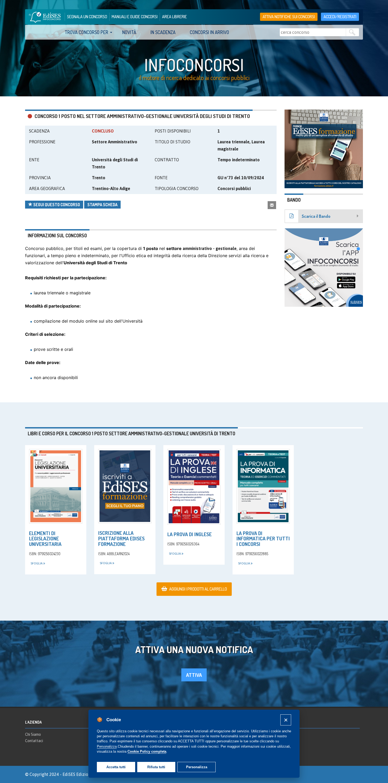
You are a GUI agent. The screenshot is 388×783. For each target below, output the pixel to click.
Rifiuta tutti (156, 767)
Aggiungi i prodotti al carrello (198, 589)
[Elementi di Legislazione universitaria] (55, 486)
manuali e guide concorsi (135, 16)
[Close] (285, 719)
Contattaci (34, 741)
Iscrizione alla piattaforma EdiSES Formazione (121, 538)
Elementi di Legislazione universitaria (45, 539)
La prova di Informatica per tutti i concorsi (263, 539)
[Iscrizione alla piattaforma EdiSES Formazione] (125, 486)
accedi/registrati (340, 16)
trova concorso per (86, 32)
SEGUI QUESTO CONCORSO (56, 204)
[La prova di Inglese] (194, 486)
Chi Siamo (33, 734)
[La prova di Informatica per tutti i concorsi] (263, 486)
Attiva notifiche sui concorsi (289, 16)
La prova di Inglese (189, 534)
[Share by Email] (272, 205)
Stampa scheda (102, 204)
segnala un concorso (87, 16)
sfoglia (37, 563)
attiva (194, 675)
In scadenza (163, 32)
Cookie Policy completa (146, 751)
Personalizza (196, 767)
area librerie (174, 16)
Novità (129, 32)
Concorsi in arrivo (209, 32)
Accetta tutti (116, 767)
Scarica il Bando (316, 216)
